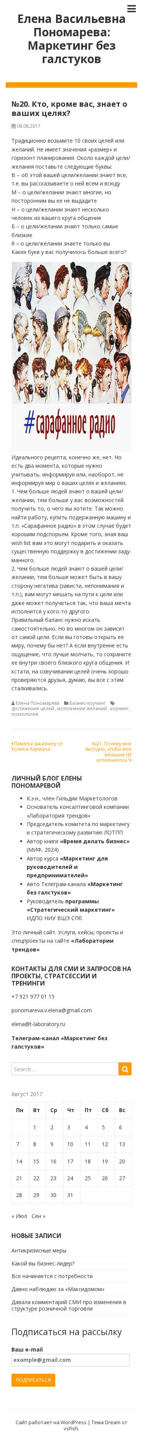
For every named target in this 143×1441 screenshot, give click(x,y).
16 (53, 1161)
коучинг (119, 708)
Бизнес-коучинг (87, 703)
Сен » (38, 1216)
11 (88, 1144)
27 (122, 1178)
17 (70, 1161)
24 (70, 1178)
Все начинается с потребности (52, 1276)
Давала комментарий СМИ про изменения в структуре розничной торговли (68, 1305)
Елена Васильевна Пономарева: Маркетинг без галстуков (71, 38)
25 (88, 1178)
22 (36, 1178)
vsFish (71, 1428)
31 (70, 1195)
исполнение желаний (82, 708)
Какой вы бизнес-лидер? (42, 1263)
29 (36, 1195)
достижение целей (32, 708)
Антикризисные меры (38, 1250)
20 (122, 1161)
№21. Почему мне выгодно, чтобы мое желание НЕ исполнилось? (108, 751)
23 (53, 1178)
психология (24, 714)
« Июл (19, 1216)
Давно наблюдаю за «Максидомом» (57, 1289)
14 (19, 1161)
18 (88, 1161)
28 (19, 1195)
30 (53, 1195)
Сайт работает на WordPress (51, 1422)
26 (105, 1178)
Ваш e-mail (27, 1349)
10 (70, 1144)
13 (122, 1144)
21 (19, 1178)
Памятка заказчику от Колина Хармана (37, 746)
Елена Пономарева (37, 703)
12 (105, 1144)
